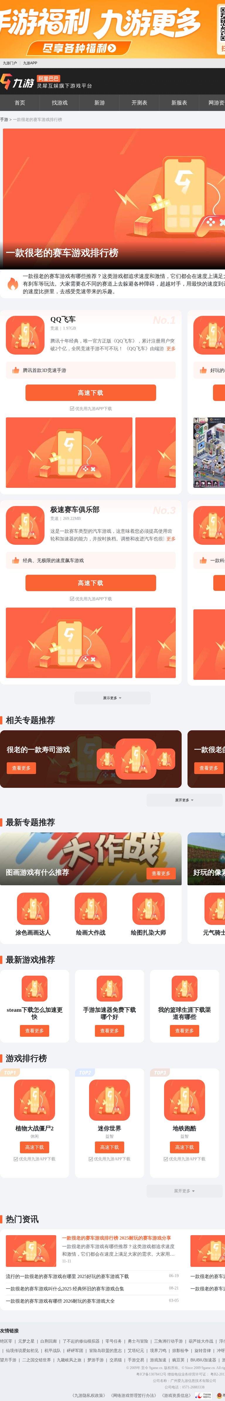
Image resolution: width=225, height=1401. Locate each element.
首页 (20, 103)
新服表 (179, 103)
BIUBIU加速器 (203, 1360)
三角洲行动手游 (168, 1341)
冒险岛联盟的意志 (105, 1350)
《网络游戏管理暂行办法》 (133, 1395)
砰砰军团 (75, 1350)
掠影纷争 (180, 1350)
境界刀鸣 (158, 1350)
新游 (99, 103)
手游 (4, 119)
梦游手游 (95, 1360)
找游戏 (60, 103)
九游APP (30, 63)
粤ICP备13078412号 (151, 1374)
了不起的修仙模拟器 (81, 1341)
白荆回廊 (48, 1341)
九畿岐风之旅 (69, 1360)
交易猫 (116, 1360)
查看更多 (21, 768)
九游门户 (10, 63)
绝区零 (6, 1341)
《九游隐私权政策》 (88, 1395)
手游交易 (136, 1360)
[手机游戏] (46, 82)
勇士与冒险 (138, 1341)
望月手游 (8, 1360)
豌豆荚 (178, 1360)
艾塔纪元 (136, 1350)
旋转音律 (203, 1350)
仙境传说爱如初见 (22, 1350)
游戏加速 (158, 1360)
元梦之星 (26, 1341)
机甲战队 (53, 1350)
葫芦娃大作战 (201, 1341)
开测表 (139, 103)
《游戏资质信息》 (176, 1395)
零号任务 (113, 1341)
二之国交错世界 (36, 1360)
